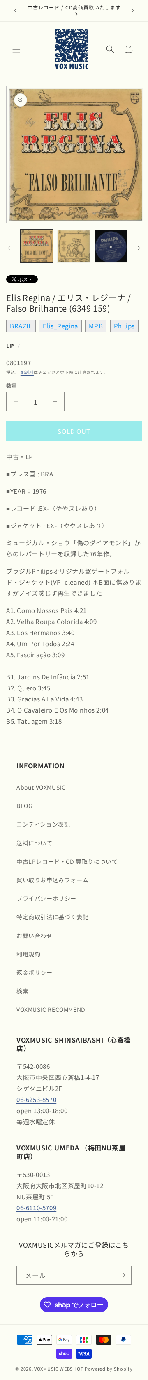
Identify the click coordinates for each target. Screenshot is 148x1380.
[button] (16, 49)
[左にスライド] (9, 248)
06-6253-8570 (36, 1099)
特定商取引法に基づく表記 (52, 917)
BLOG (24, 806)
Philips (124, 325)
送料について (34, 843)
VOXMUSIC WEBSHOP (58, 1368)
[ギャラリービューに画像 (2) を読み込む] (73, 246)
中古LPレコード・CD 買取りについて (67, 861)
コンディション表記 (43, 824)
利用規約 (28, 954)
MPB (96, 325)
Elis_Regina (60, 325)
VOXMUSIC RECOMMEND (51, 1009)
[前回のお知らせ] (15, 11)
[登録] (122, 1275)
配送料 (27, 372)
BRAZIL (21, 325)
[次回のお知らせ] (133, 11)
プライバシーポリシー (46, 898)
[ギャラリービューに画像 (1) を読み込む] (36, 246)
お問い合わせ (34, 935)
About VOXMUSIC (40, 787)
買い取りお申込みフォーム (52, 880)
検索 (22, 991)
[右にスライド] (139, 248)
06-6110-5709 (36, 1207)
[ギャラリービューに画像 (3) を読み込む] (111, 246)
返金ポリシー (34, 972)
